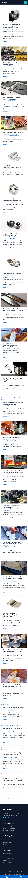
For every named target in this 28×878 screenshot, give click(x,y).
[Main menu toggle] (25, 2)
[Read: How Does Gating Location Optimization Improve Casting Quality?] (14, 334)
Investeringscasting (7, 853)
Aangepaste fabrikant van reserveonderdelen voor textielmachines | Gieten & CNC (12, 235)
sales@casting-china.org (11, 830)
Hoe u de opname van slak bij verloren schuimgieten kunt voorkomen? (12, 754)
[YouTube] (5, 817)
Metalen (15, 100)
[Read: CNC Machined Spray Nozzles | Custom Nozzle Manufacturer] (14, 262)
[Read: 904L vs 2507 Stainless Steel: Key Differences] (11, 725)
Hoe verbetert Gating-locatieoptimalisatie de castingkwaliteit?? (10, 345)
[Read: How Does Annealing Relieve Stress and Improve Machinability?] (14, 461)
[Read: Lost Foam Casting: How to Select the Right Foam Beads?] (14, 640)
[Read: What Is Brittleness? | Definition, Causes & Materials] (14, 88)
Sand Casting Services (7, 855)
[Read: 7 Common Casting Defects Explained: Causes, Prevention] (14, 675)
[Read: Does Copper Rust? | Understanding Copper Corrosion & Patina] (14, 428)
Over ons (4, 840)
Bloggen (12, 29)
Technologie (16, 135)
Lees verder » (6, 41)
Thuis (4, 839)
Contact (4, 846)
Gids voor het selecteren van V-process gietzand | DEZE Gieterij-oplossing (13, 578)
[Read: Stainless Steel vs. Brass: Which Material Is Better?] (14, 53)
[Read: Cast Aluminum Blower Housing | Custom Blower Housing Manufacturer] (14, 15)
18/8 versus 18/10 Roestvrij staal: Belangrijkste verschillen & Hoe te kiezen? (13, 380)
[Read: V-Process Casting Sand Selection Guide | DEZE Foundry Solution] (14, 567)
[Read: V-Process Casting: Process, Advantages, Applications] (5, 704)
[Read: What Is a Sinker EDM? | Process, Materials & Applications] (14, 123)
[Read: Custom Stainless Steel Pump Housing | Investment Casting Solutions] (14, 496)
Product (18, 29)
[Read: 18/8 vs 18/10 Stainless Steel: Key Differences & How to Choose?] (14, 369)
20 (13, 798)
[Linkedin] (8, 817)
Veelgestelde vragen (7, 842)
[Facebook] (3, 817)
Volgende (23, 798)
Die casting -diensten (7, 856)
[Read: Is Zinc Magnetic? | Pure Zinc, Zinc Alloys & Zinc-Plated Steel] (14, 156)
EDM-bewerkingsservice (8, 864)
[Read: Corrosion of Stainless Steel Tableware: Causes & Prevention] (14, 299)
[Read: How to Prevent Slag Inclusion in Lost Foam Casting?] (14, 748)
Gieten (15, 29)
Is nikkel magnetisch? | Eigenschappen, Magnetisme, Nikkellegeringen (11, 615)
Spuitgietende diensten (7, 860)
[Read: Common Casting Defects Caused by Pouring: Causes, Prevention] (14, 532)
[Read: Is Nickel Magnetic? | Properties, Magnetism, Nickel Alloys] (14, 604)
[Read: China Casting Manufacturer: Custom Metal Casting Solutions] (14, 398)
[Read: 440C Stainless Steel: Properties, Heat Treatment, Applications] (14, 774)
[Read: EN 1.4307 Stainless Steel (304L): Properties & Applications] (14, 189)
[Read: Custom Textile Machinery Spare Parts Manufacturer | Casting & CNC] (14, 224)
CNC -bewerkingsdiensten (8, 858)
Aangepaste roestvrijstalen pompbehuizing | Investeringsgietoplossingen (11, 507)
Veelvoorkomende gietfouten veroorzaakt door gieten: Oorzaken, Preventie (13, 543)
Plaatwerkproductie (7, 862)
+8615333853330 (11, 828)
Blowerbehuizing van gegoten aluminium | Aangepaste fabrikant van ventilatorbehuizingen (13, 26)
